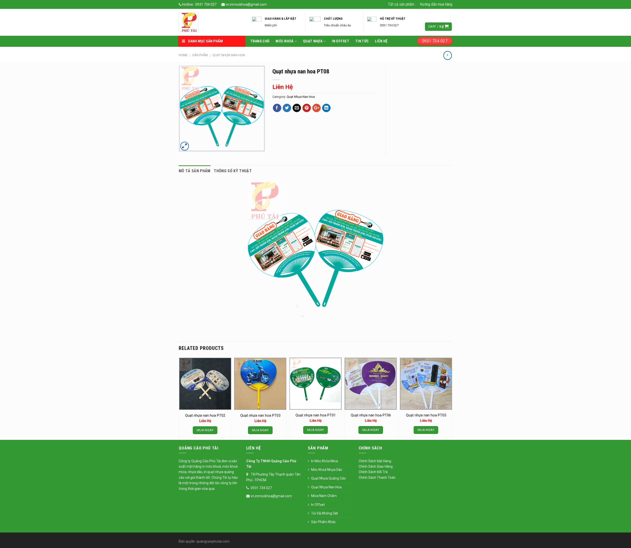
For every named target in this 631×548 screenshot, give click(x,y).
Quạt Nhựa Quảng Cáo (328, 478)
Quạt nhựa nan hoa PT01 (316, 415)
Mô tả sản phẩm (194, 171)
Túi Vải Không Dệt (324, 513)
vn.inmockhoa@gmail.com (246, 4)
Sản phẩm (200, 55)
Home (183, 55)
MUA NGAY (205, 430)
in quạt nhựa (214, 472)
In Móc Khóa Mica (324, 461)
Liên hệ (381, 41)
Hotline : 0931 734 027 (198, 4)
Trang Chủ (260, 41)
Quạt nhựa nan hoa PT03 (260, 415)
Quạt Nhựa (312, 41)
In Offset (340, 41)
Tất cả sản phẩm (401, 4)
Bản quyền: (187, 541)
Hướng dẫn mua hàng (436, 4)
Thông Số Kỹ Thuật (232, 171)
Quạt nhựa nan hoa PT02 (205, 415)
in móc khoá (211, 466)
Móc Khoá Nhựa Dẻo (326, 470)
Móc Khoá (284, 41)
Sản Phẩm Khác (323, 522)
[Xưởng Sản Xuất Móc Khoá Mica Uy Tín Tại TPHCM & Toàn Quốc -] (211, 22)
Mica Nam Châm (324, 496)
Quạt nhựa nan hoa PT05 (426, 415)
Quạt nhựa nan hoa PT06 (371, 415)
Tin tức (362, 41)
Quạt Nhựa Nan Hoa (228, 55)
